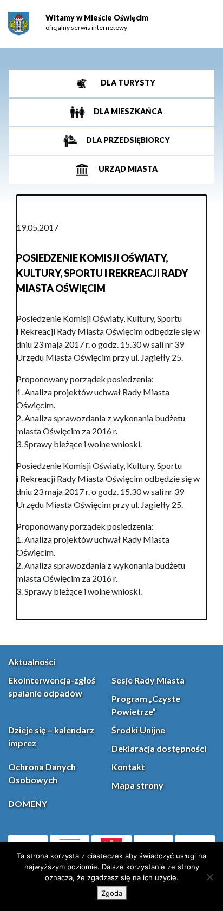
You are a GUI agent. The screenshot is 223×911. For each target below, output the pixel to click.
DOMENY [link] (27, 803)
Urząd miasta (127, 168)
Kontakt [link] (128, 767)
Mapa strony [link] (137, 785)
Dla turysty (127, 82)
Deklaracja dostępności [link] (159, 748)
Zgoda (111, 893)
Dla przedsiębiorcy (127, 140)
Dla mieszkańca (127, 111)
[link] (18, 23)
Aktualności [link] (31, 661)
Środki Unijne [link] (138, 730)
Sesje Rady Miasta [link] (148, 680)
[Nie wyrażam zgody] (209, 876)
